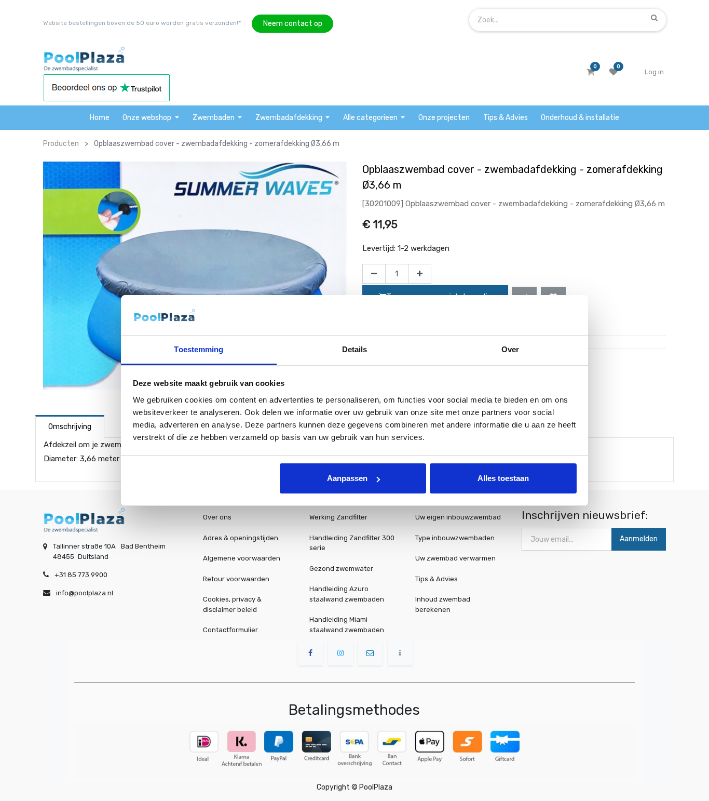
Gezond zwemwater (341, 568)
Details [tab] (354, 349)
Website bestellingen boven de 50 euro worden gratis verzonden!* (142, 22)
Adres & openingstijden (240, 538)
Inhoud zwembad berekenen (442, 604)
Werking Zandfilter (338, 517)
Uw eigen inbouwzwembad (458, 517)
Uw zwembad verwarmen (455, 558)
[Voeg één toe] (419, 274)
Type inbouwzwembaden (455, 538)
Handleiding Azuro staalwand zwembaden (346, 594)
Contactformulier (230, 630)
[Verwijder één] (374, 274)
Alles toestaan (503, 478)
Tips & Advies (436, 579)
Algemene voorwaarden (241, 558)
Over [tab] (510, 349)
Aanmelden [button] (639, 539)
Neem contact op (292, 23)
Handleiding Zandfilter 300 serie (351, 543)
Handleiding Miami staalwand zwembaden (346, 625)
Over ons (217, 517)
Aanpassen (347, 478)
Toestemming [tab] (198, 349)
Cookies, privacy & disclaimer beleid (232, 604)
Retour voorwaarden (236, 579)
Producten (61, 143)
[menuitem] (99, 117)
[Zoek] (654, 17)
